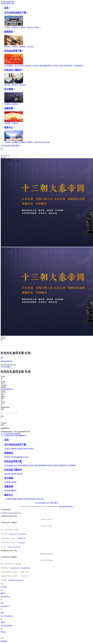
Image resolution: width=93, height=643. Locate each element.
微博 (51, 503)
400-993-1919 (13, 534)
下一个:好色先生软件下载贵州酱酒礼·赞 (13, 435)
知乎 (48, 503)
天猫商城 (15, 104)
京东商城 (8, 104)
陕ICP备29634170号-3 (66, 506)
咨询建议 (31, 142)
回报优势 (15, 84)
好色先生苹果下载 (13, 51)
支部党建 (8, 123)
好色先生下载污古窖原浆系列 (63, 65)
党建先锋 (8, 108)
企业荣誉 (23, 27)
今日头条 (38, 503)
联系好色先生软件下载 (42, 142)
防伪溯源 (15, 142)
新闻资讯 (8, 31)
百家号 (56, 503)
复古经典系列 (9, 65)
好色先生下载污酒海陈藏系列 (43, 65)
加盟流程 (8, 84)
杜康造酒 (15, 27)
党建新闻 (15, 123)
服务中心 (8, 127)
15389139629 (22, 538)
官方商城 (8, 89)
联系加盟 (23, 84)
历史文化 (31, 27)
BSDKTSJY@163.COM (13, 547)
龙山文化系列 (20, 65)
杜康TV (38, 27)
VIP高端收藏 (79, 65)
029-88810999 (22, 534)
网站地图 (4, 641)
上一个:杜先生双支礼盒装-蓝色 (10, 433)
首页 (6, 8)
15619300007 (22, 542)
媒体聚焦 (23, 46)
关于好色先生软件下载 (15, 12)
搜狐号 (43, 503)
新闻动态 (8, 46)
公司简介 (8, 27)
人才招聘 (8, 142)
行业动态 (15, 46)
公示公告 (30, 46)
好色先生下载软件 (13, 70)
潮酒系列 (29, 65)
